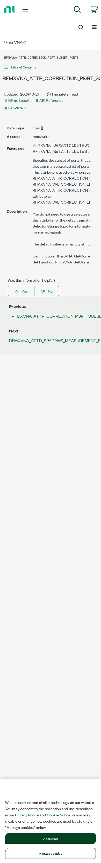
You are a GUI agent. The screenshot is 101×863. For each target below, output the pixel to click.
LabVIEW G (17, 107)
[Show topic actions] (87, 79)
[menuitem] (77, 10)
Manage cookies (50, 853)
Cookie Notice (58, 814)
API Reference (51, 100)
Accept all (50, 838)
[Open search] (80, 26)
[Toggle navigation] (26, 9)
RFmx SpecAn (20, 100)
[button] (47, 67)
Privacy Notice (27, 814)
